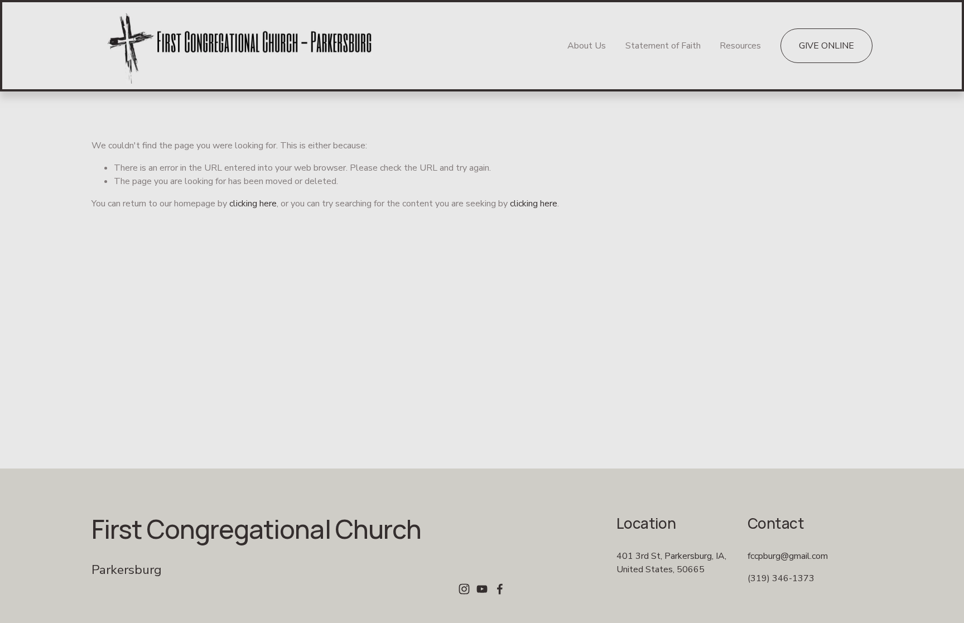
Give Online (826, 46)
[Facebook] (499, 589)
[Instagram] (464, 589)
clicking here (253, 203)
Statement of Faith (663, 46)
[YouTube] (482, 589)
